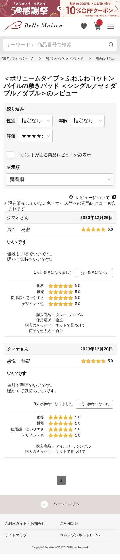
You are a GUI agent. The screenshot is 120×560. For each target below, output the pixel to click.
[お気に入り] (84, 26)
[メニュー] (110, 26)
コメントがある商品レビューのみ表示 (54, 154)
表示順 (13, 167)
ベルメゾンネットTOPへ (80, 535)
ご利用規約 (69, 523)
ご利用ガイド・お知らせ (25, 523)
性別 (11, 120)
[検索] (111, 45)
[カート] (97, 26)
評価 (11, 136)
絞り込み (15, 108)
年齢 (63, 120)
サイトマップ (16, 535)
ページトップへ (66, 504)
